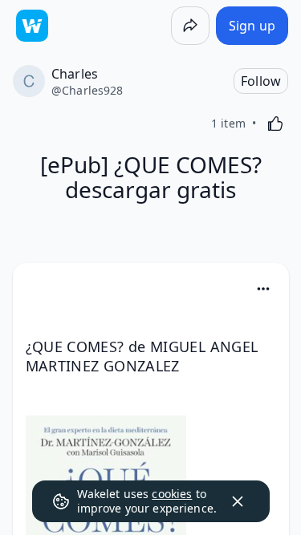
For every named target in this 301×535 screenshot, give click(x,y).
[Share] (190, 25)
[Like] (275, 123)
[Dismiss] (237, 501)
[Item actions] (263, 289)
